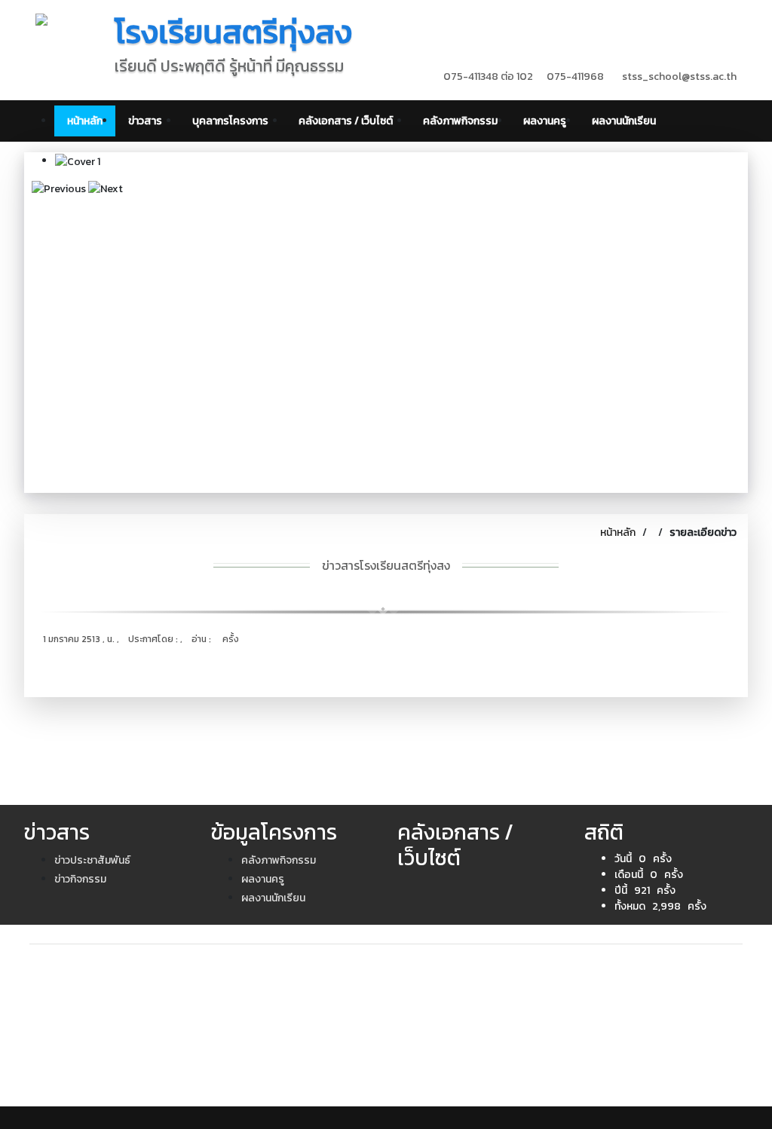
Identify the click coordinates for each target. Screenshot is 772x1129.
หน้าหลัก (85, 121)
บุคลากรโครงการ (232, 121)
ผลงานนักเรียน (624, 121)
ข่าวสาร (147, 121)
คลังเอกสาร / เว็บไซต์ (348, 121)
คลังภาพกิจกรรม (460, 121)
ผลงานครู (544, 121)
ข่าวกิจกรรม (80, 879)
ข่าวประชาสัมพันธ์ (92, 860)
